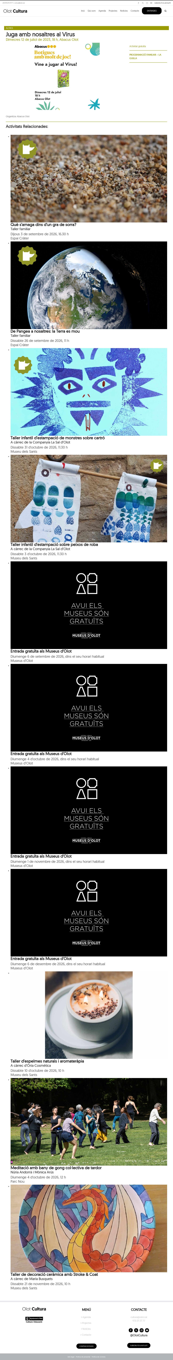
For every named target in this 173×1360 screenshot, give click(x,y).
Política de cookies (98, 1357)
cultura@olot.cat (139, 1317)
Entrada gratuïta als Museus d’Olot (41, 651)
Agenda (86, 1317)
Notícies (86, 1328)
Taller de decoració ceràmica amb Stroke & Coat (54, 1274)
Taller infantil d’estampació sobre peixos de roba (54, 544)
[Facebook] (131, 1330)
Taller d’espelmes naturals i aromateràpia (47, 1061)
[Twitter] (136, 1330)
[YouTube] (147, 1330)
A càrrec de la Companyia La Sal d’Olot (40, 442)
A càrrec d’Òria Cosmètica (31, 1065)
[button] (166, 11)
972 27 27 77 (139, 1320)
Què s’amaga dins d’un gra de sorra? (43, 224)
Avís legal (71, 1357)
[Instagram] (142, 1330)
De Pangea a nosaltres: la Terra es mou (45, 331)
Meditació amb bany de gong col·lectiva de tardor (56, 1167)
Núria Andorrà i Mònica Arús (32, 1172)
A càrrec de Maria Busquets (32, 1278)
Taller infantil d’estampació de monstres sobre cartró (58, 437)
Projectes (86, 1322)
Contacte (86, 1334)
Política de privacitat (83, 1357)
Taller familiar (20, 229)
